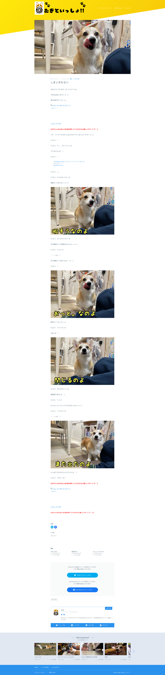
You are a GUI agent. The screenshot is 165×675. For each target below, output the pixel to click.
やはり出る (54, 551)
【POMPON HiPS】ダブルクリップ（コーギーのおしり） (69, 161)
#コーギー (54, 599)
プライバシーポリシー (105, 8)
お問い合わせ (118, 8)
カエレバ (61, 163)
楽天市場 (55, 165)
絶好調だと (75, 551)
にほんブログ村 (56, 123)
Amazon (61, 165)
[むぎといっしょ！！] (60, 8)
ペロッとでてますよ (98, 551)
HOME (36, 667)
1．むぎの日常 (75, 79)
